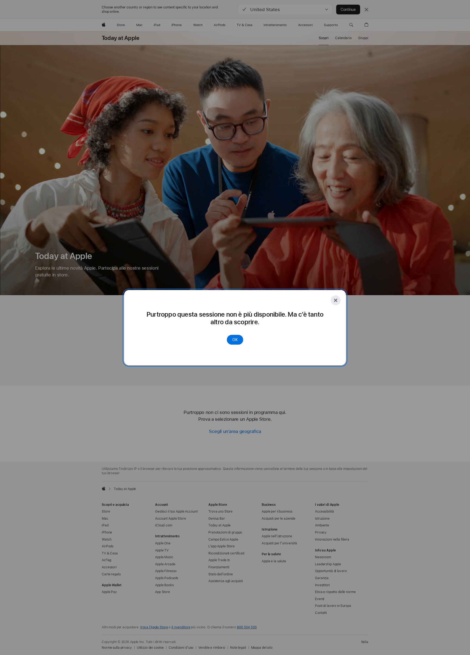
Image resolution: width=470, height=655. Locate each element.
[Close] (336, 300)
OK (235, 340)
